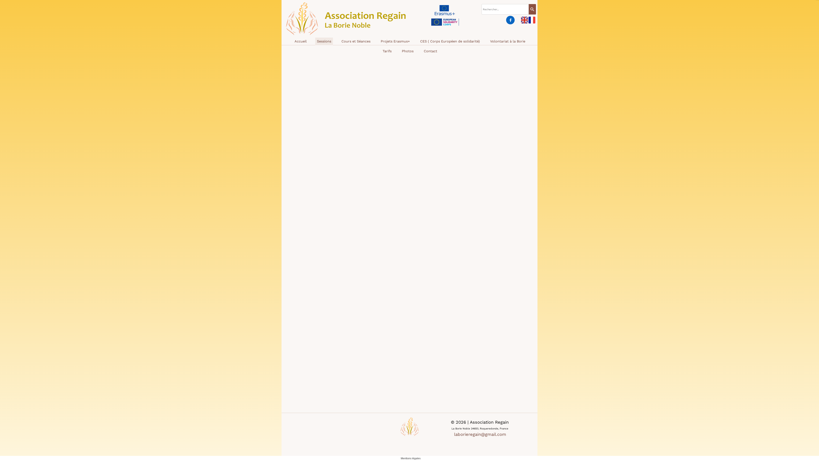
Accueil (301, 41)
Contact (430, 51)
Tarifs (387, 51)
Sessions (324, 41)
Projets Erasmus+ (395, 41)
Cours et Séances (355, 41)
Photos (408, 51)
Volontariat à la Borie (507, 41)
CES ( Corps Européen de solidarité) (450, 41)
